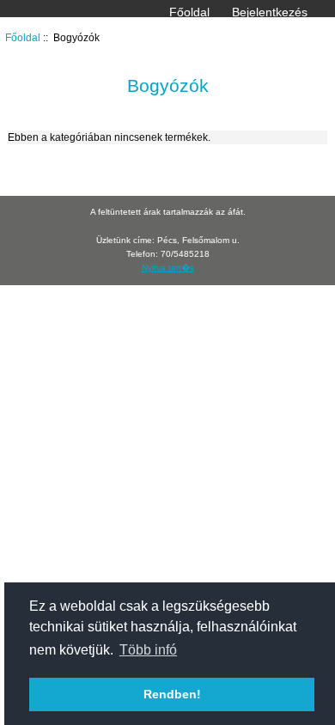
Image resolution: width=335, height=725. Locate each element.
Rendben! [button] (172, 694)
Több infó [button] (148, 650)
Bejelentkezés (270, 12)
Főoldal (189, 12)
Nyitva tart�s (168, 267)
